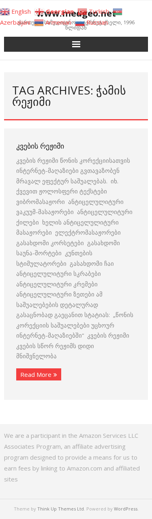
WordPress (125, 509)
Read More (35, 374)
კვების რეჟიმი (40, 146)
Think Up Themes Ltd (60, 509)
